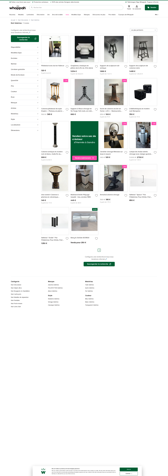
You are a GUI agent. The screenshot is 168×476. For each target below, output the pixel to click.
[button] (120, 2)
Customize (128, 473)
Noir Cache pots (16, 294)
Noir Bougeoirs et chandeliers (20, 291)
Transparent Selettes (91, 305)
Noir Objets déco (16, 288)
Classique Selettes (54, 305)
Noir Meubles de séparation (19, 297)
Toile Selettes (89, 285)
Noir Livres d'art (16, 306)
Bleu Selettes (89, 299)
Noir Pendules (15, 300)
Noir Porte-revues (16, 303)
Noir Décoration (23, 20)
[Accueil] (17, 7)
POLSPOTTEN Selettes (55, 288)
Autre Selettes (89, 288)
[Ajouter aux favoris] (67, 66)
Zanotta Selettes (53, 285)
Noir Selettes (35, 20)
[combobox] (78, 7)
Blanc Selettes (89, 302)
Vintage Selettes (53, 302)
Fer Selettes (89, 291)
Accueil (13, 20)
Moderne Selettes (53, 299)
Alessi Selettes (52, 291)
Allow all (129, 469)
